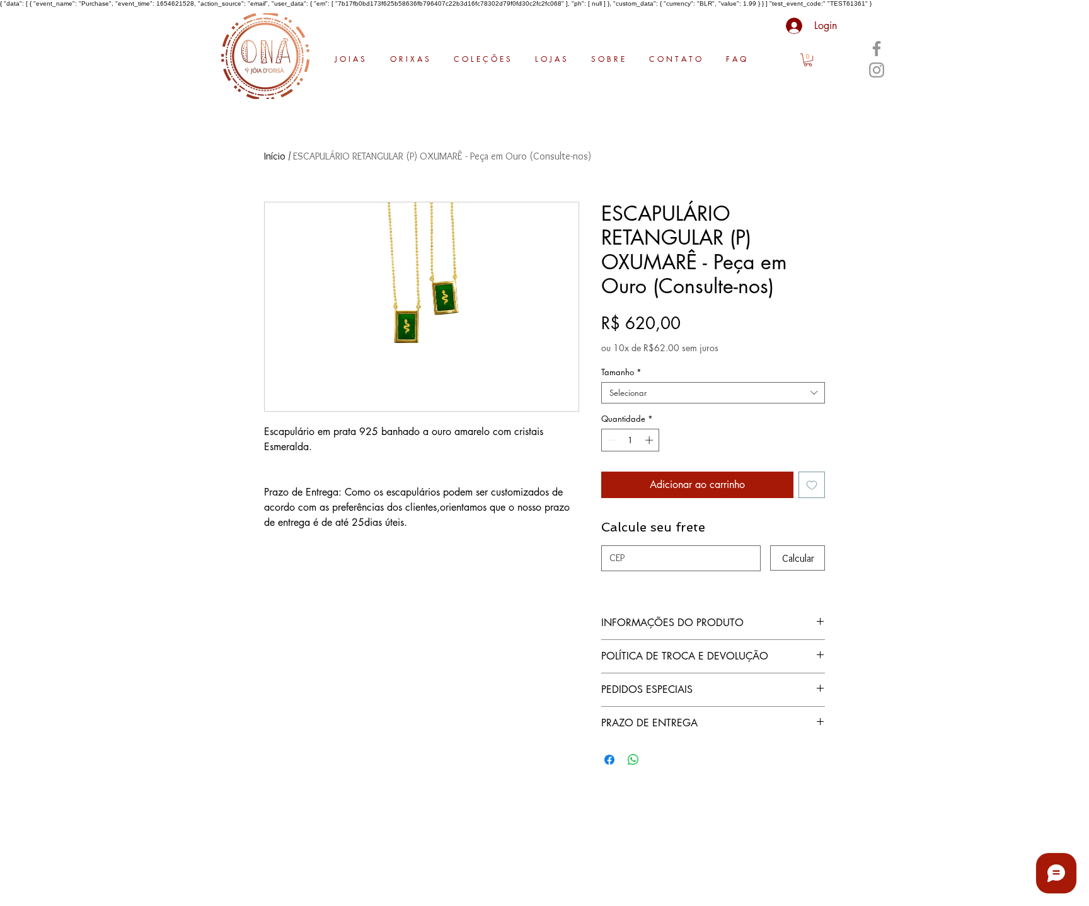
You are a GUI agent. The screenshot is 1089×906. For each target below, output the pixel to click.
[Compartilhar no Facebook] (609, 759)
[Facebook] (877, 48)
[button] (807, 60)
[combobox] (713, 393)
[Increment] (650, 440)
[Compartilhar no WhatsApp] (633, 759)
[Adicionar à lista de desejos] (811, 485)
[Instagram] (877, 70)
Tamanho (621, 372)
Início (274, 156)
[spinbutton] (630, 440)
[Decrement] (610, 440)
